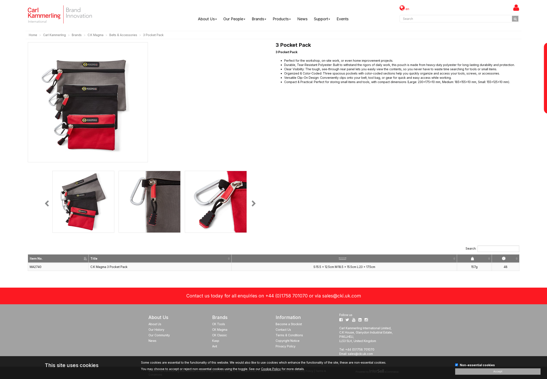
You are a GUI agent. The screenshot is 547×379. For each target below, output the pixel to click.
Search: (471, 248)
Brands (258, 19)
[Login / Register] (516, 7)
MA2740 (35, 267)
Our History (156, 329)
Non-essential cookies (477, 365)
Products (281, 19)
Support (321, 19)
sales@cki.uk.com (341, 296)
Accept (497, 371)
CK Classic (219, 335)
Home (33, 35)
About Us (206, 19)
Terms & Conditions (289, 335)
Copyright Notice (288, 340)
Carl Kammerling (54, 35)
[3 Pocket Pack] (83, 202)
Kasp (215, 340)
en (407, 9)
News (302, 19)
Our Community (159, 335)
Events (342, 19)
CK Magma (219, 329)
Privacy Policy (286, 346)
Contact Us (283, 329)
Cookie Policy (271, 369)
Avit (214, 346)
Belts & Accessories (123, 35)
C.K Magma (95, 35)
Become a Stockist (289, 324)
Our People (233, 19)
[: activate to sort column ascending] (344, 259)
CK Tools (218, 324)
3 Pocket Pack (153, 35)
